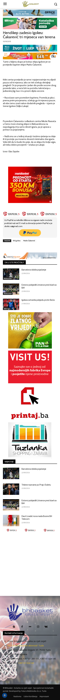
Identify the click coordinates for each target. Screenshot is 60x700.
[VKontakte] (46, 627)
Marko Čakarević (29, 241)
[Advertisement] (30, 564)
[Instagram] (38, 627)
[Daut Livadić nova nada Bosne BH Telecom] (11, 520)
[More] (42, 247)
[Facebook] (15, 247)
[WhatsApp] (35, 247)
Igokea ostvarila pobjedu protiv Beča (38, 300)
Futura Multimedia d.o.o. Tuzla (33, 691)
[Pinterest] (28, 247)
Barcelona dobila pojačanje (34, 270)
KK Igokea (16, 241)
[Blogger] (14, 627)
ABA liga (7, 309)
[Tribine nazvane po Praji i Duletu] (11, 489)
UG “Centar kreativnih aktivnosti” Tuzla (26, 645)
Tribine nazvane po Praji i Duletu (36, 485)
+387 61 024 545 (26, 663)
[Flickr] (30, 627)
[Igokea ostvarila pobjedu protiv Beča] (11, 304)
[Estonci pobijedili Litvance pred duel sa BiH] (11, 289)
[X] (22, 247)
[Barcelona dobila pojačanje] (11, 274)
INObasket (8, 278)
